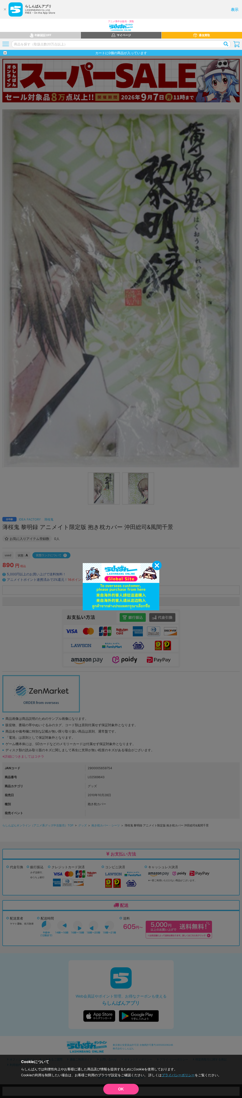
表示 (234, 9)
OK (121, 1089)
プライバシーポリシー (178, 1075)
